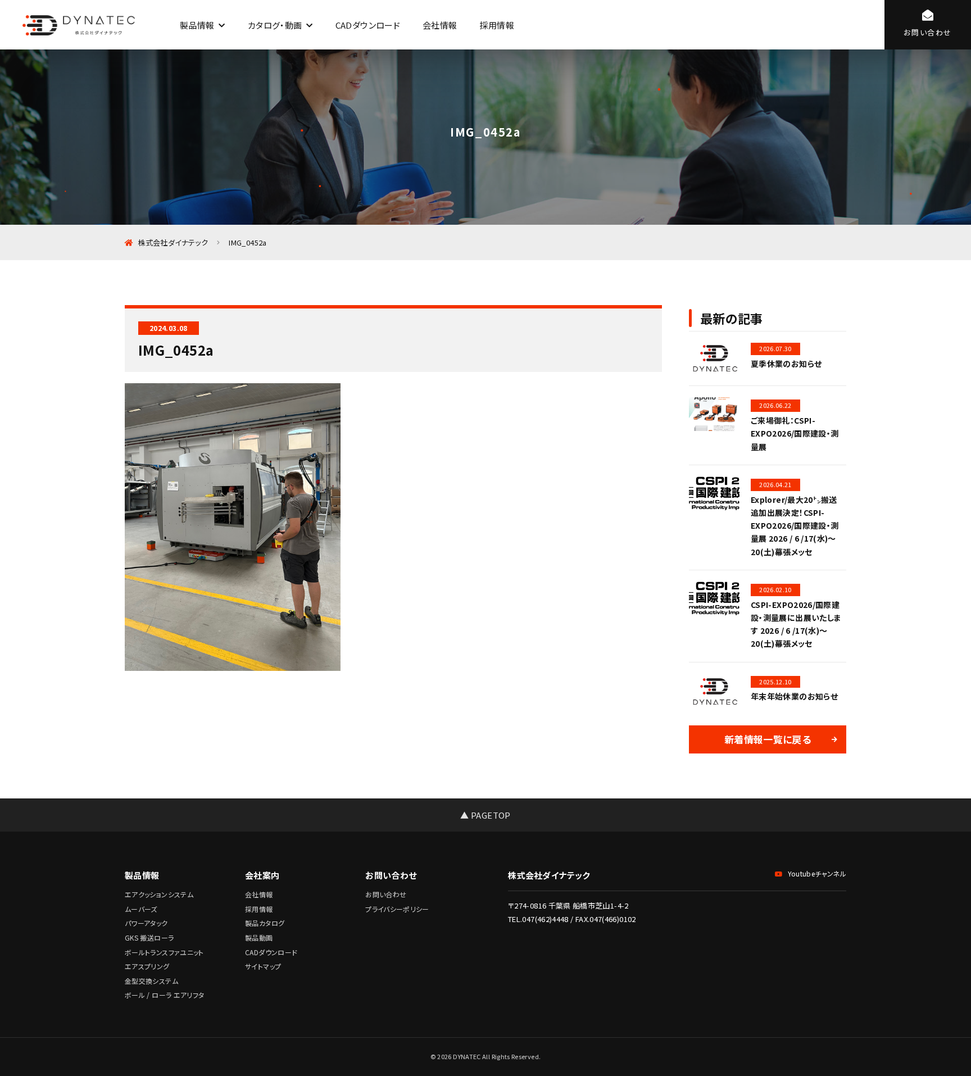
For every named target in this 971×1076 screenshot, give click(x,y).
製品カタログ (264, 923)
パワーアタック (146, 923)
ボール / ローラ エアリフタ (164, 995)
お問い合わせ (385, 894)
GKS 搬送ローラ (149, 937)
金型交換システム (151, 981)
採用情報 (496, 25)
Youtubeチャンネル (817, 873)
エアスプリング (147, 966)
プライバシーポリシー (397, 909)
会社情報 (440, 25)
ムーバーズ (141, 909)
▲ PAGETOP (485, 815)
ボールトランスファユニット (164, 952)
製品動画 (259, 937)
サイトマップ (263, 966)
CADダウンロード (367, 25)
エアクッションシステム (159, 894)
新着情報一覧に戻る (767, 739)
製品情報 (197, 25)
